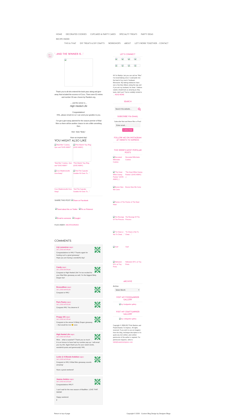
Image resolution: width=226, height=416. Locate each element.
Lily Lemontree (62, 247)
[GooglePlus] (124, 66)
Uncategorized (72, 225)
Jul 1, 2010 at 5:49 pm (63, 249)
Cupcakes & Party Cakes (103, 34)
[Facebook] (124, 60)
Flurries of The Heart (132, 202)
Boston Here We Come (133, 187)
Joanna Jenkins (62, 379)
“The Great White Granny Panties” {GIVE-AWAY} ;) (133, 174)
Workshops (114, 43)
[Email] (137, 66)
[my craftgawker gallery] (127, 319)
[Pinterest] (131, 60)
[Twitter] (137, 60)
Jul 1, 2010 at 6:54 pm (63, 269)
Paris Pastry (61, 302)
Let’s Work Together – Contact (151, 43)
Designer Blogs (164, 413)
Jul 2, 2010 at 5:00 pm (63, 359)
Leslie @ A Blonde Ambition (67, 357)
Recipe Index (62, 39)
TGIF (127, 247)
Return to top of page (62, 413)
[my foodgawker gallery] (127, 304)
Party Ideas (147, 34)
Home (59, 34)
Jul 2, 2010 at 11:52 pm (63, 381)
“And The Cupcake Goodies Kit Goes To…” (81, 190)
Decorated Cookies (76, 34)
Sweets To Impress (113, 23)
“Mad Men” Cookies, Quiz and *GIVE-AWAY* (63, 164)
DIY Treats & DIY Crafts (92, 43)
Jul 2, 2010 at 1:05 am (63, 319)
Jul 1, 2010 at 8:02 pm (63, 289)
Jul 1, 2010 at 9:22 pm (63, 304)
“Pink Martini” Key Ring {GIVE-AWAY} (81, 164)
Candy (59, 267)
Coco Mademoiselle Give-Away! (63, 190)
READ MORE (119, 95)
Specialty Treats (128, 34)
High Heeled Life (63, 334)
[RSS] (131, 66)
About (127, 43)
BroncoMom (61, 287)
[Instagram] (118, 60)
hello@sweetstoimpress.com (123, 342)
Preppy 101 (61, 317)
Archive (116, 286)
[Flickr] (118, 66)
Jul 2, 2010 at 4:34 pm (63, 337)
